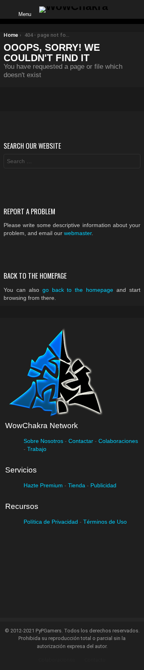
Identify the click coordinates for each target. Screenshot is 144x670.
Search (132, 162)
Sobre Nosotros (43, 441)
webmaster (78, 233)
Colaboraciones (118, 441)
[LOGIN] (121, 10)
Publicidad (103, 485)
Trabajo (36, 449)
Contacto (95, 660)
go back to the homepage (78, 290)
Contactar (80, 441)
